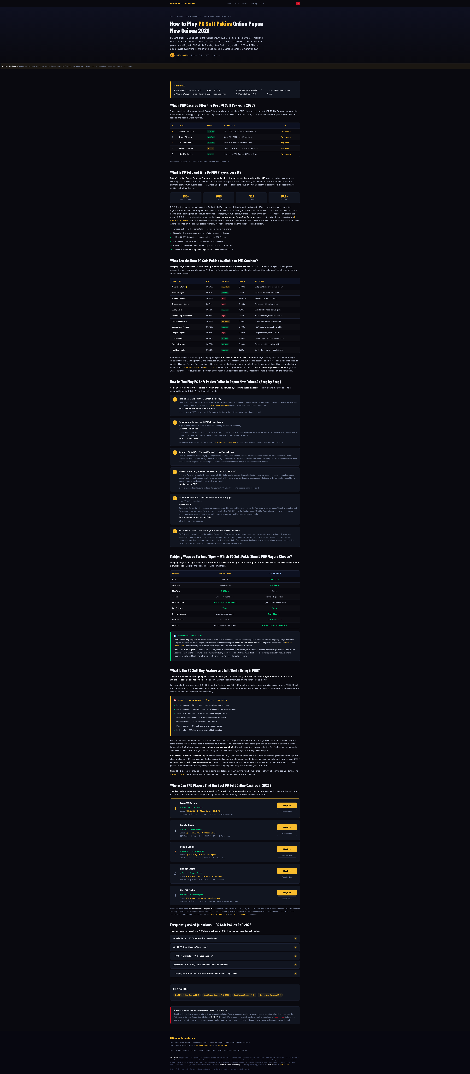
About (261, 4)
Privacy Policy (210, 1050)
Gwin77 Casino (210, 367)
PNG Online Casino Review (182, 3)
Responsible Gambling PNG (270, 995)
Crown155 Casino (191, 367)
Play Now (287, 805)
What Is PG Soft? (214, 90)
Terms (219, 1050)
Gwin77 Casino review (218, 914)
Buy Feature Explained (216, 94)
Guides (236, 4)
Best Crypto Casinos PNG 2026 (216, 995)
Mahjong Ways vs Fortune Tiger (190, 94)
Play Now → (286, 131)
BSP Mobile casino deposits (224, 442)
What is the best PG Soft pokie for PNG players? (234, 938)
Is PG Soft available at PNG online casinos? (234, 956)
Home (229, 4)
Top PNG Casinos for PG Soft (188, 90)
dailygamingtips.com (203, 1045)
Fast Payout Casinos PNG (244, 995)
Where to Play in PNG (247, 94)
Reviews (245, 4)
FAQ (270, 94)
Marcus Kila (183, 55)
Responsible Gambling (232, 1050)
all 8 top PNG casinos (220, 405)
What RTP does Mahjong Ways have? (234, 947)
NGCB (244, 1050)
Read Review (287, 812)
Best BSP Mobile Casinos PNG (187, 995)
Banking (254, 4)
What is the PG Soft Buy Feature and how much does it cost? (234, 964)
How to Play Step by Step (279, 90)
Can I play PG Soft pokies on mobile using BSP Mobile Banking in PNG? (234, 973)
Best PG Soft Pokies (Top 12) (250, 90)
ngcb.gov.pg (279, 1017)
